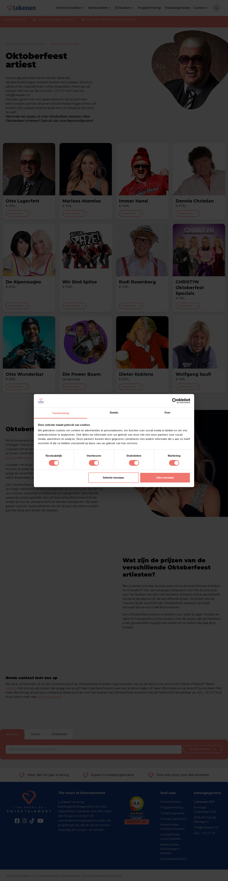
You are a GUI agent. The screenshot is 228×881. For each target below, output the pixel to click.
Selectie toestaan (113, 477)
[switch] (94, 463)
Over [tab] (167, 412)
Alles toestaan (165, 477)
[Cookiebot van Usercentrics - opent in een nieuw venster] (174, 401)
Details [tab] (114, 412)
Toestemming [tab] (60, 413)
